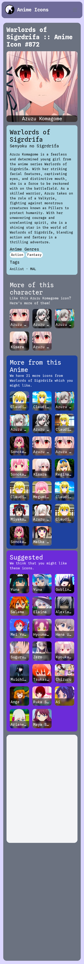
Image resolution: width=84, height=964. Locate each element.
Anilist (17, 269)
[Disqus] (42, 789)
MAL (33, 269)
